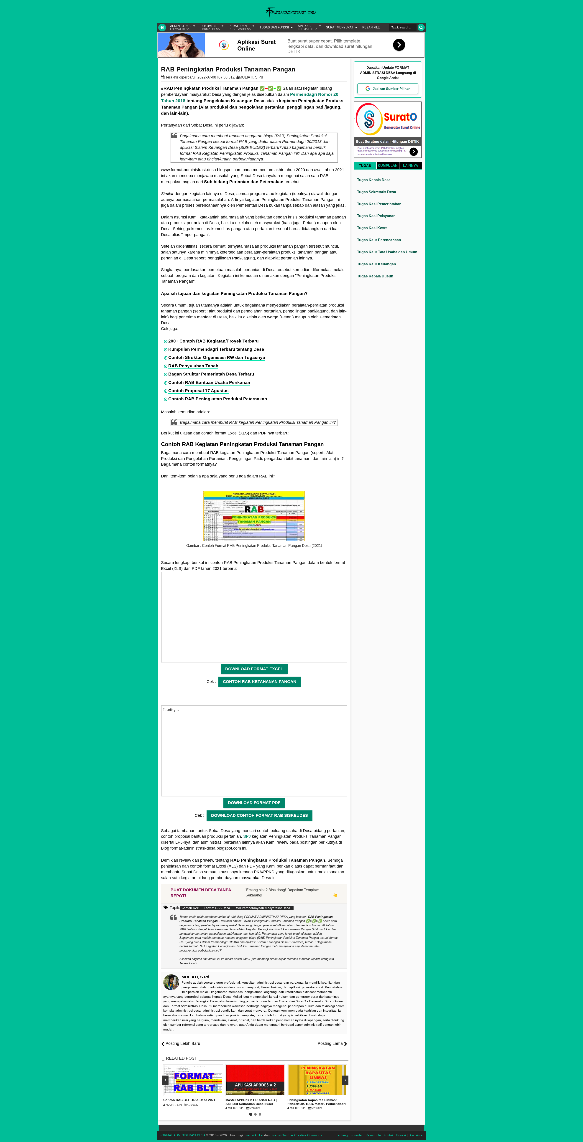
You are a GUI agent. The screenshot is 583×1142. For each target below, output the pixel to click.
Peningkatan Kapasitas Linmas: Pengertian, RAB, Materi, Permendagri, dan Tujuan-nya (317, 1103)
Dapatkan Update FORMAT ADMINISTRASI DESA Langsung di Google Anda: (388, 73)
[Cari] (421, 27)
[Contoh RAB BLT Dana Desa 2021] (193, 1080)
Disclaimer (416, 1135)
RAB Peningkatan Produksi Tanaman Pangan (228, 69)
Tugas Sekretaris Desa (376, 192)
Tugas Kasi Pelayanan (376, 216)
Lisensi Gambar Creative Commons (296, 1135)
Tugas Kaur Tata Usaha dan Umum (387, 252)
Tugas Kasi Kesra (372, 228)
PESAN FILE (371, 27)
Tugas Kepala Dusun (375, 276)
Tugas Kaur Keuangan (376, 264)
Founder (356, 1135)
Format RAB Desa (217, 908)
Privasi (401, 1135)
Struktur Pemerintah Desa (210, 374)
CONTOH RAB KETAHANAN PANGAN (259, 681)
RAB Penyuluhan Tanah (193, 365)
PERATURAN (240, 27)
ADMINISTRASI (181, 27)
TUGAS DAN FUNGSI (274, 27)
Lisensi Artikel (253, 1135)
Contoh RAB (192, 341)
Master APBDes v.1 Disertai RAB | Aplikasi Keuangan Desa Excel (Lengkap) (251, 1103)
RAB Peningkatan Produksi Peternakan (226, 398)
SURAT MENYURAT (339, 27)
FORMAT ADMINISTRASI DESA (182, 1135)
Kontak (389, 1135)
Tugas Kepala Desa (374, 180)
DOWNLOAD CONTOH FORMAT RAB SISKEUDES (259, 815)
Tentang (342, 1135)
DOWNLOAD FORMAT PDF (254, 802)
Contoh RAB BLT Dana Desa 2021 (189, 1100)
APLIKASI (307, 27)
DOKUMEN (210, 27)
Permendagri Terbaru (213, 349)
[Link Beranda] (162, 27)
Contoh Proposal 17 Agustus (198, 390)
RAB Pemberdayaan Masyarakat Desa (262, 908)
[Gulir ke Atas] (577, 1134)
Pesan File (373, 1135)
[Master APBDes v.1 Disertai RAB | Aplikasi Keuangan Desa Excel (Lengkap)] (255, 1080)
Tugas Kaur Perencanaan (379, 240)
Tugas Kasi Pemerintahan (379, 204)
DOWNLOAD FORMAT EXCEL (254, 669)
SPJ (247, 836)
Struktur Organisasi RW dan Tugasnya (225, 357)
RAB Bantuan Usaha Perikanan (217, 382)
